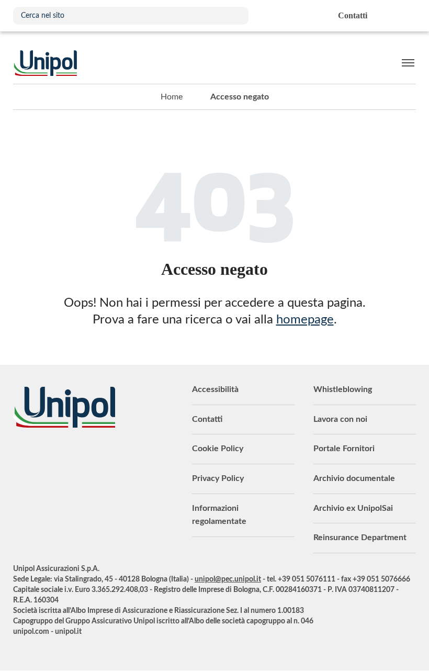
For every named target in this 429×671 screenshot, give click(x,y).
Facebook (84, 456)
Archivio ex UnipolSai (353, 508)
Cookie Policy (217, 448)
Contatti (207, 419)
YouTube (21, 456)
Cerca (235, 16)
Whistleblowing (342, 389)
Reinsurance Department (360, 537)
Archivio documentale (354, 478)
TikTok (125, 456)
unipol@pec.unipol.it (228, 579)
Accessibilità (215, 389)
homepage (305, 320)
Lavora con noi (340, 419)
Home (172, 97)
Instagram (104, 456)
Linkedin (42, 456)
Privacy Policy (218, 478)
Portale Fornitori (344, 448)
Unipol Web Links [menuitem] (407, 15)
